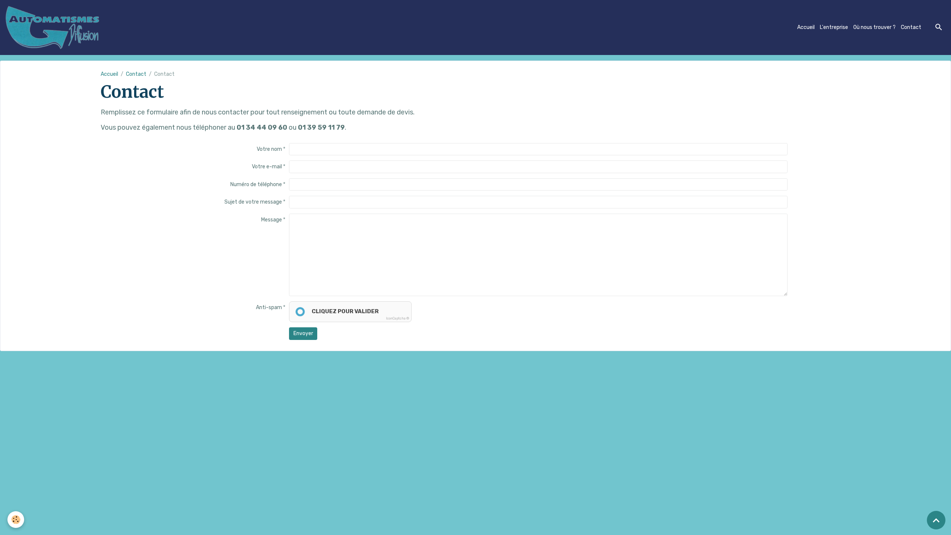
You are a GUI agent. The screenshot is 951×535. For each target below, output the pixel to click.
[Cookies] (15, 519)
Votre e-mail (267, 166)
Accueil (806, 27)
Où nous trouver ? (874, 27)
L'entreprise (834, 27)
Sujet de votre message (253, 202)
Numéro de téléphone (256, 184)
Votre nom (269, 149)
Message (271, 220)
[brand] (54, 27)
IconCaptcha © (397, 318)
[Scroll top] (936, 520)
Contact (911, 27)
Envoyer (303, 333)
